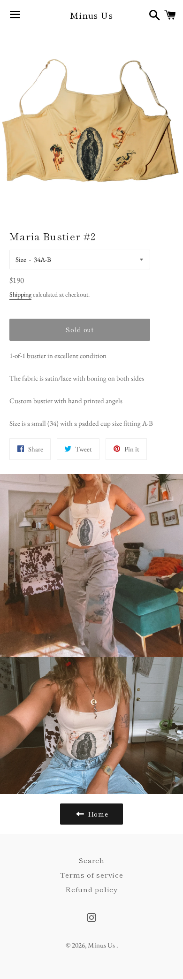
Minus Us (91, 15)
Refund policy (91, 889)
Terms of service (91, 875)
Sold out (80, 329)
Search (91, 860)
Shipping (20, 294)
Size (20, 259)
